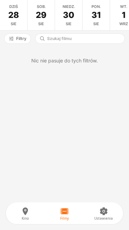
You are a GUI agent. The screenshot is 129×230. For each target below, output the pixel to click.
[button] (17, 38)
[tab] (14, 15)
